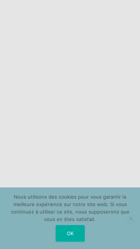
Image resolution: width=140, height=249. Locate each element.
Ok (70, 233)
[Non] (130, 218)
